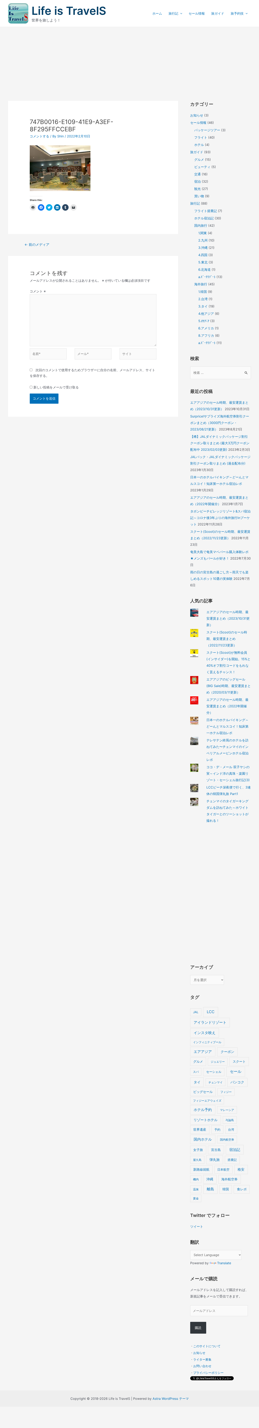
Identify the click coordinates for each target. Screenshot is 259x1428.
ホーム (157, 13)
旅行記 (173, 13)
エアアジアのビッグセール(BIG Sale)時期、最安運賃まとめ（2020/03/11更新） (228, 685)
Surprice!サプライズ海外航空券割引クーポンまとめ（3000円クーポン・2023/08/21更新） (219, 422)
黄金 (196, 1198)
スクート (239, 1061)
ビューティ (202, 167)
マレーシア (227, 1110)
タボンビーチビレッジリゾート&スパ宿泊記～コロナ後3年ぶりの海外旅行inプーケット (220, 517)
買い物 (199, 196)
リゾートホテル (205, 1120)
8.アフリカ (206, 335)
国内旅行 (200, 225)
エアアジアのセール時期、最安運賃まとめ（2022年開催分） (227, 706)
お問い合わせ (202, 1366)
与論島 (229, 1120)
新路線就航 (201, 1169)
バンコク (237, 1082)
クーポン (227, 1052)
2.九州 (203, 240)
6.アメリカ (206, 328)
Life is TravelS (69, 10)
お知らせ (196, 115)
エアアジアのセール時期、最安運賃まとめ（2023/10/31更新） (228, 618)
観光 (197, 189)
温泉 (196, 1189)
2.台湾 (203, 299)
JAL (195, 1012)
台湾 (231, 1129)
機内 (196, 1179)
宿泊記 (234, 1150)
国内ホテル (203, 1139)
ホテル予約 (203, 1110)
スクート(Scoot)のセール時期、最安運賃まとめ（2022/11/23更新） (226, 638)
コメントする (39, 136)
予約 (217, 1129)
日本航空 (223, 1169)
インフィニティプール (207, 1042)
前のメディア (36, 244)
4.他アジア (206, 314)
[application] (180, 13)
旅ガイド (217, 13)
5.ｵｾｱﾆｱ (203, 321)
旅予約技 (237, 13)
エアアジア (203, 1051)
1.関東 (202, 233)
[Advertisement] (129, 57)
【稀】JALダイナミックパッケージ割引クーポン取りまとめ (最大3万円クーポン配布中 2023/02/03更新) (219, 443)
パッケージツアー (207, 130)
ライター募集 (202, 1359)
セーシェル (213, 1072)
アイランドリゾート (210, 1022)
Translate (224, 1263)
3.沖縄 (203, 248)
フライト (200, 137)
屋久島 (197, 1160)
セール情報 (197, 13)
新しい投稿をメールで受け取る (56, 387)
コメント (38, 291)
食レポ (242, 1189)
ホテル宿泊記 (204, 218)
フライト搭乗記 (205, 211)
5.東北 (203, 262)
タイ (197, 1082)
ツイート (196, 1226)
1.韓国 (202, 292)
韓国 (225, 1189)
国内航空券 (227, 1139)
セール (235, 1071)
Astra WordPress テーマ (171, 1399)
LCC (210, 1012)
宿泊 (197, 181)
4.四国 (202, 255)
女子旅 (198, 1150)
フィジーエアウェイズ (207, 1100)
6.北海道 (204, 269)
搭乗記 (232, 1160)
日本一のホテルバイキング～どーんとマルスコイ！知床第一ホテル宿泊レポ (227, 726)
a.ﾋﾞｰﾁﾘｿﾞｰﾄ (206, 277)
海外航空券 (229, 1179)
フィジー (226, 1092)
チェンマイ (215, 1082)
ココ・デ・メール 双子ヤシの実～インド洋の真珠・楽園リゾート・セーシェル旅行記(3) (228, 773)
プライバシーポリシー (208, 1373)
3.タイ (203, 306)
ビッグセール (203, 1092)
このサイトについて (207, 1346)
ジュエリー (218, 1061)
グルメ (199, 159)
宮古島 (216, 1150)
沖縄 (209, 1179)
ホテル (199, 145)
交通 (197, 174)
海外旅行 (200, 284)
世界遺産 (199, 1129)
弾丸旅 (214, 1160)
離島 (210, 1189)
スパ (196, 1071)
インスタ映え (204, 1033)
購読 (198, 1328)
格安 (241, 1169)
